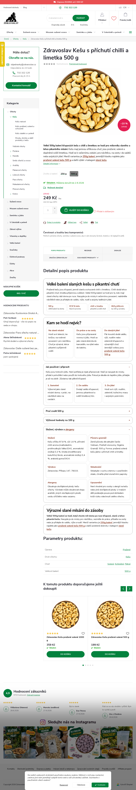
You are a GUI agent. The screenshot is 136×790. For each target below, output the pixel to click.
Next (129, 588)
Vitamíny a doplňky (18, 236)
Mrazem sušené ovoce (19, 208)
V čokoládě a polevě (18, 222)
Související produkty (86, 258)
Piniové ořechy (19, 189)
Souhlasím (101, 785)
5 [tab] (92, 665)
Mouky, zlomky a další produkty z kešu (24, 139)
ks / (21, 293)
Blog (25, 7)
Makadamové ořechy (21, 184)
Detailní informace (50, 163)
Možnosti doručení (55, 187)
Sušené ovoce (15, 201)
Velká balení (15, 243)
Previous (123, 588)
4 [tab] (90, 665)
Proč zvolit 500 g (54, 411)
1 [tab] (83, 665)
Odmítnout (81, 785)
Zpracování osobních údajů (88, 769)
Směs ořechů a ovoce (21, 160)
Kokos (15, 194)
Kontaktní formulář (21, 85)
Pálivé (127, 564)
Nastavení (64, 785)
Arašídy (16, 165)
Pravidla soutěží (108, 769)
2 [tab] (85, 665)
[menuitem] (11, 32)
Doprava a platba (44, 769)
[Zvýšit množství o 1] (54, 208)
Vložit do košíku (79, 210)
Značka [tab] (58, 258)
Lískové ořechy (19, 175)
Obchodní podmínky (25, 769)
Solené (110, 564)
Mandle (16, 156)
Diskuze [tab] (117, 250)
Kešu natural (20, 121)
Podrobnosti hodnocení (78, 64)
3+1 (72, 25)
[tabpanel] (65, 628)
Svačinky (84, 25)
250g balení (89, 156)
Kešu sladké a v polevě (24, 133)
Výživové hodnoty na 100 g (60, 420)
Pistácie (16, 151)
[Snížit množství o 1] (54, 212)
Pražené (126, 549)
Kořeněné (119, 564)
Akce (12, 270)
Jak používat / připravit (57, 366)
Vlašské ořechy (19, 146)
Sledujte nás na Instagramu (72, 722)
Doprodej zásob (58, 25)
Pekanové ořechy (20, 170)
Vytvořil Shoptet (126, 784)
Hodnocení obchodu (11, 7)
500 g (127, 571)
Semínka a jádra (17, 215)
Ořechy (13, 111)
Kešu (15, 117)
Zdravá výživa (15, 229)
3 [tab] (88, 665)
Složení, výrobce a (60, 429)
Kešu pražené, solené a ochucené (24, 127)
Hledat (80, 18)
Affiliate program (125, 769)
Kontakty (11, 769)
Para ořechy (17, 179)
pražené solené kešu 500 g (57, 160)
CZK (124, 7)
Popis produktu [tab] (58, 250)
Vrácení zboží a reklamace (64, 769)
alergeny (69, 429)
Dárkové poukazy (17, 257)
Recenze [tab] (87, 250)
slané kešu (101, 160)
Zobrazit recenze (33, 695)
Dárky (12, 263)
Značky (13, 277)
